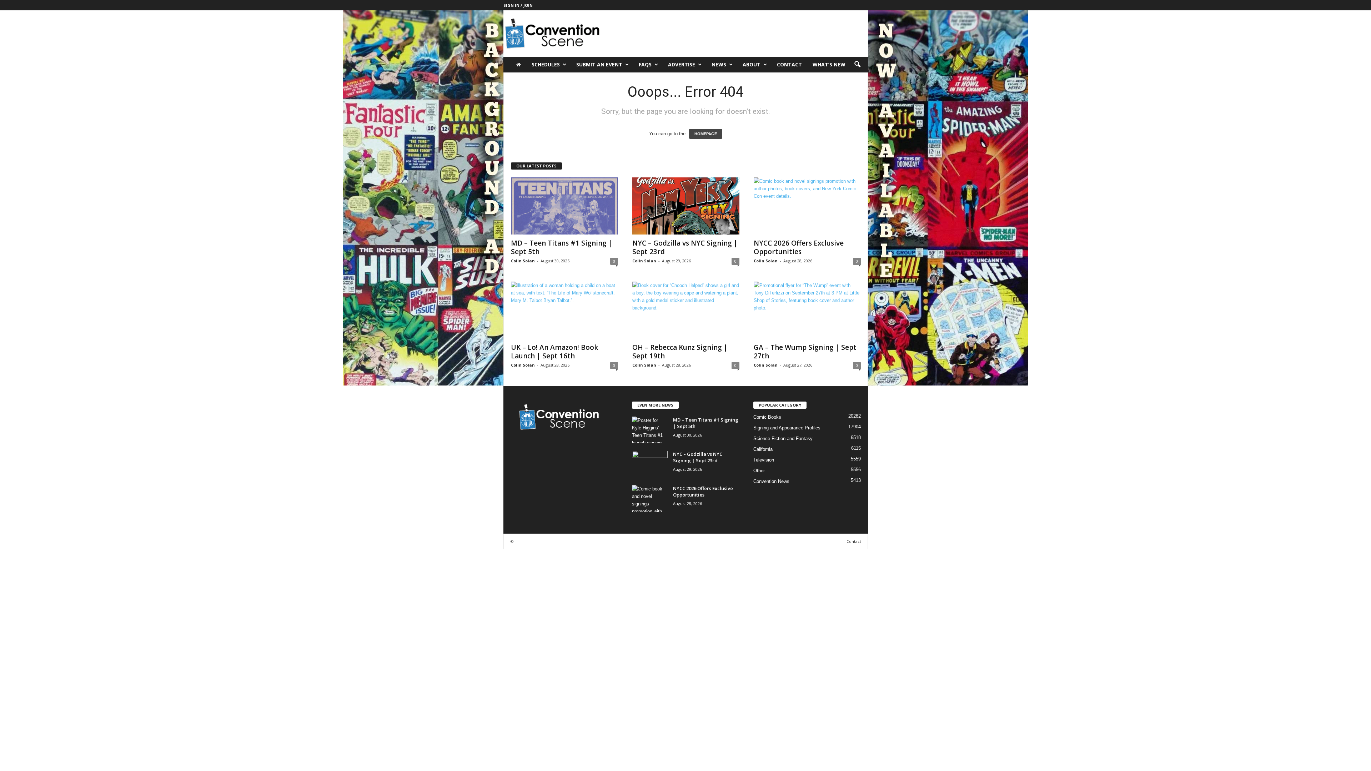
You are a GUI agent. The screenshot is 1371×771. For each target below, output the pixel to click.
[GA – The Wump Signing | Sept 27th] (807, 310)
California (763, 449)
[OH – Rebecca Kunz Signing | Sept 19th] (685, 310)
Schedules (546, 64)
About (751, 64)
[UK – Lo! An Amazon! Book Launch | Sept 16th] (564, 310)
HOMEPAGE (705, 134)
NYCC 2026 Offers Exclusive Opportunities (799, 247)
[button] (857, 64)
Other (759, 470)
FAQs (645, 64)
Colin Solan (523, 260)
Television (763, 460)
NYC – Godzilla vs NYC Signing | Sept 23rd (685, 247)
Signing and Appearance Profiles (786, 427)
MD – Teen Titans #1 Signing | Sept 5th (561, 247)
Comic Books (767, 417)
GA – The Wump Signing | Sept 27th (805, 352)
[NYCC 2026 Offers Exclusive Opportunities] (807, 206)
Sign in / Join (518, 5)
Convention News (771, 481)
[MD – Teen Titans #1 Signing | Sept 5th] (564, 206)
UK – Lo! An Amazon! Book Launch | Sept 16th (554, 352)
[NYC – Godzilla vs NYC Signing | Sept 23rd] (685, 206)
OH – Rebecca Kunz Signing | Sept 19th (680, 352)
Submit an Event (599, 64)
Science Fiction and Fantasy (783, 438)
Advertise (681, 64)
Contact (789, 64)
